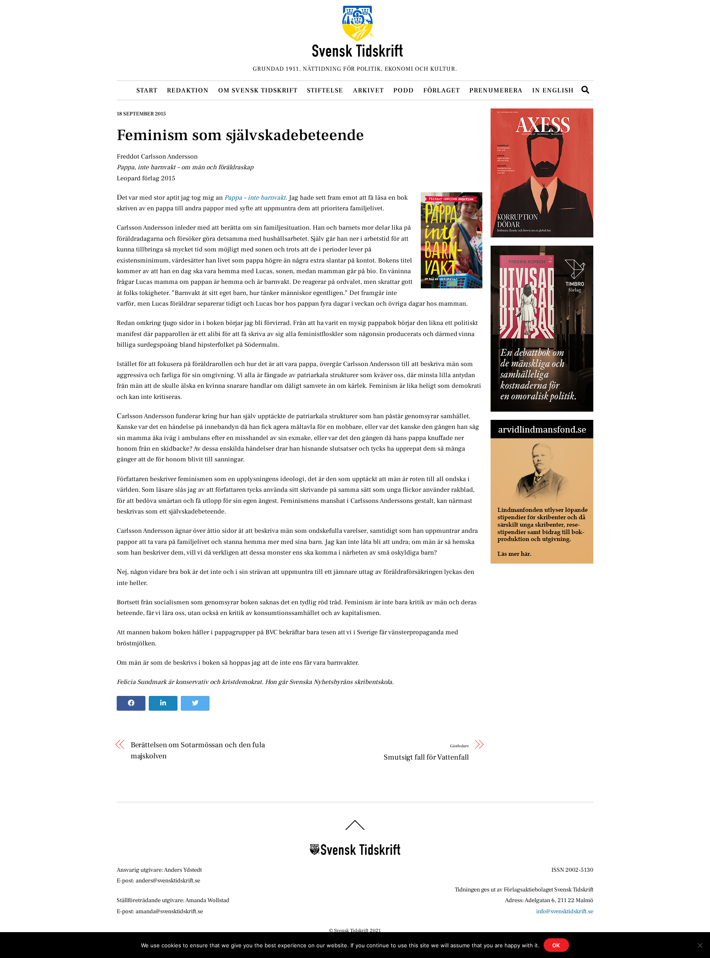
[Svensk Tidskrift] (357, 53)
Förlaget (441, 90)
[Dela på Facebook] (131, 703)
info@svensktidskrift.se (564, 911)
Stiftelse (325, 90)
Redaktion (188, 90)
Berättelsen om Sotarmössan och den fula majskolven (198, 750)
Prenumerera (496, 90)
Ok (556, 945)
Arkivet (368, 90)
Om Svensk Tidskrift (257, 90)
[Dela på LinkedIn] (163, 703)
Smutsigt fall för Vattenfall (426, 752)
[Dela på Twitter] (195, 703)
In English (553, 90)
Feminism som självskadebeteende (240, 135)
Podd (403, 90)
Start (146, 90)
